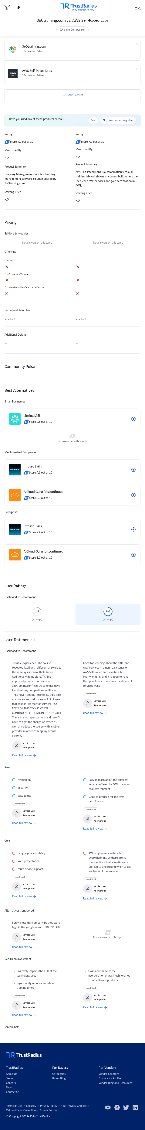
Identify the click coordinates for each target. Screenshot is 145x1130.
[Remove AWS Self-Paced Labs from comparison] (137, 68)
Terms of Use (14, 1106)
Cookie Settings (49, 1110)
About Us (11, 1074)
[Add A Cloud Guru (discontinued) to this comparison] (133, 495)
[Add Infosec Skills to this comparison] (133, 469)
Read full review (22, 755)
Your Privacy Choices (73, 1106)
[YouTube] (108, 1107)
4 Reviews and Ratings (33, 51)
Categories (59, 1074)
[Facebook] (117, 1107)
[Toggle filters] (7, 7)
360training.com (34, 47)
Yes (93, 120)
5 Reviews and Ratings (33, 75)
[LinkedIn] (135, 1107)
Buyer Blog (59, 1078)
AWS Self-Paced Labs (37, 71)
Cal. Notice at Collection (21, 1110)
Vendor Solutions (109, 1074)
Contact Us (12, 1092)
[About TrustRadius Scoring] (7, 142)
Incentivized (91, 694)
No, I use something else (118, 120)
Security (31, 1106)
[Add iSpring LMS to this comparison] (133, 419)
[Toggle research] (18, 7)
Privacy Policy (48, 1106)
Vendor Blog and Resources (115, 1083)
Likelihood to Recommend (20, 597)
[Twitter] (126, 1107)
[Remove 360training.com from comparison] (137, 44)
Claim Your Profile (110, 1078)
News (9, 1087)
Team (9, 1078)
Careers (11, 1083)
